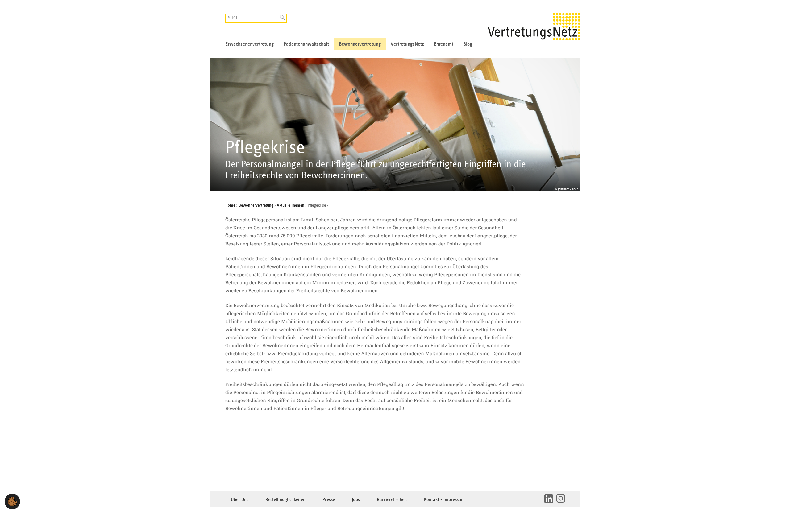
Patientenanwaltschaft (306, 44)
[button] (12, 501)
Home (230, 205)
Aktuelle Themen (290, 205)
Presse (328, 499)
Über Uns (239, 499)
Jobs (356, 499)
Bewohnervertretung (360, 44)
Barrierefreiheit (392, 499)
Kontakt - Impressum (444, 499)
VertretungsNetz (407, 44)
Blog (467, 44)
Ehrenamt (443, 44)
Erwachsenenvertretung (249, 44)
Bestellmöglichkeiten (285, 499)
